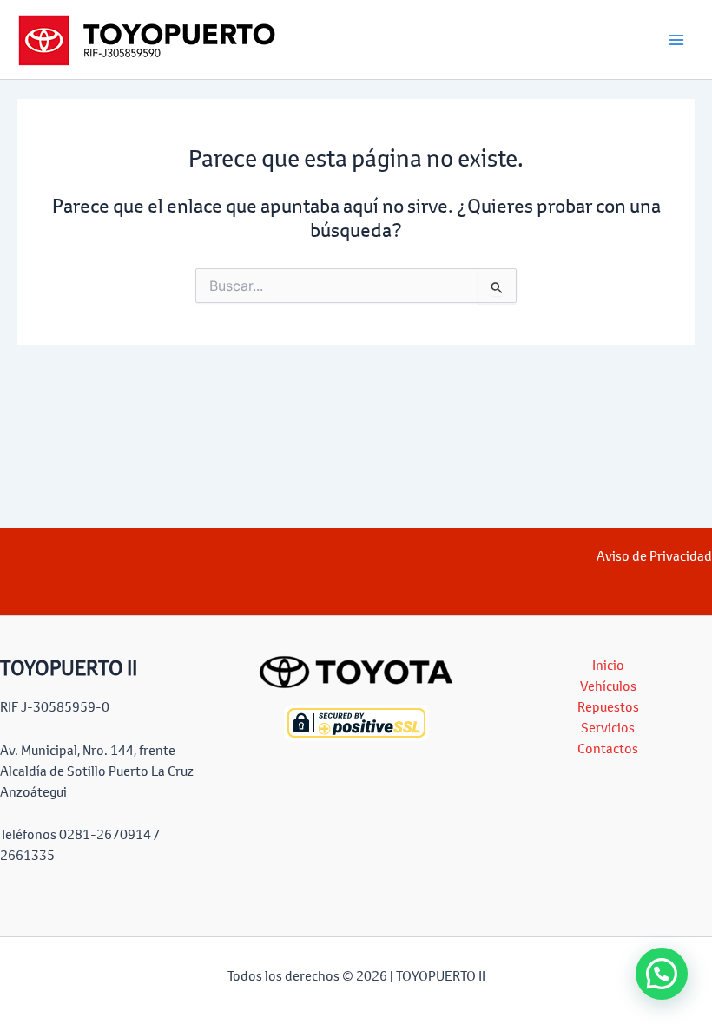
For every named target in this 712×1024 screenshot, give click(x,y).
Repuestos (608, 707)
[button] (662, 974)
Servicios (608, 727)
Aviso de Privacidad (654, 556)
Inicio (608, 665)
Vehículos (608, 686)
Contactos (607, 748)
